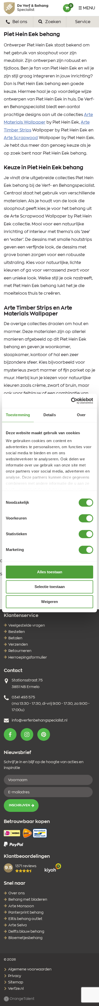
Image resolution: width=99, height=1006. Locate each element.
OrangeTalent (22, 999)
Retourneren (19, 651)
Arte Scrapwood (21, 138)
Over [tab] (81, 415)
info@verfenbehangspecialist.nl (39, 720)
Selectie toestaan (50, 587)
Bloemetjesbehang (25, 938)
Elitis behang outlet (25, 919)
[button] (10, 734)
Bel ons (19, 22)
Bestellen (16, 632)
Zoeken (52, 22)
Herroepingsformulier (27, 657)
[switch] (86, 518)
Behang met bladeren (27, 899)
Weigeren (49, 601)
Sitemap (15, 982)
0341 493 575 (23, 697)
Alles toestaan (49, 572)
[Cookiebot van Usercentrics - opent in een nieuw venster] (71, 400)
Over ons (16, 893)
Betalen (15, 638)
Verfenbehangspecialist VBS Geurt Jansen (26, 8)
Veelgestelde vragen (26, 625)
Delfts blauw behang (26, 931)
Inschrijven (19, 805)
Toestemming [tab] (18, 415)
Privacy (14, 976)
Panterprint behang (25, 912)
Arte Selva (17, 925)
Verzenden (18, 644)
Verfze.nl (15, 989)
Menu (89, 8)
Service (82, 22)
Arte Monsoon (21, 906)
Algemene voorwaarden (29, 969)
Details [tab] (49, 415)
